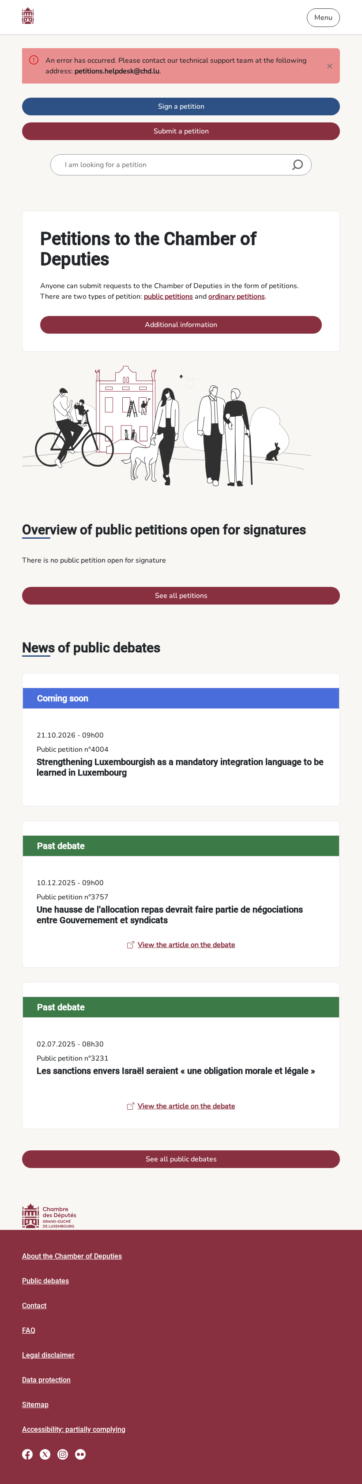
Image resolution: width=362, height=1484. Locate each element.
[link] (181, 740)
